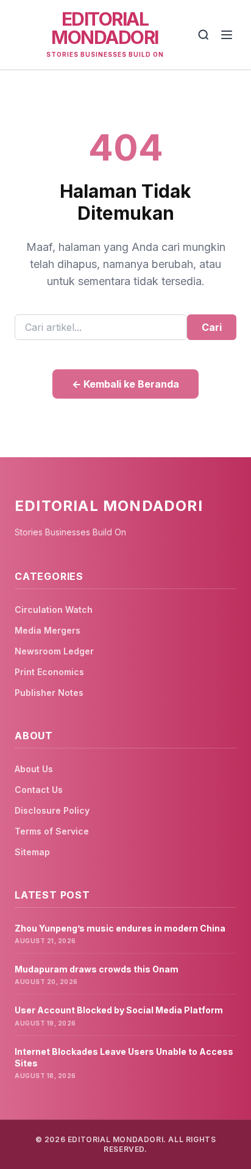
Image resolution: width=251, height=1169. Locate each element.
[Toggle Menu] (226, 35)
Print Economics (49, 672)
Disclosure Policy (52, 810)
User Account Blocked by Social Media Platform (119, 1010)
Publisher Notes (49, 692)
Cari (212, 327)
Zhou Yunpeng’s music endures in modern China (120, 928)
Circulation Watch (54, 609)
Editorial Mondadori (104, 28)
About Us (34, 769)
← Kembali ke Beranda (125, 384)
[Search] (203, 34)
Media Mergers (47, 630)
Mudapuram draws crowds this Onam (97, 969)
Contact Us (39, 789)
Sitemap (32, 852)
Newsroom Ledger (54, 651)
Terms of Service (52, 831)
